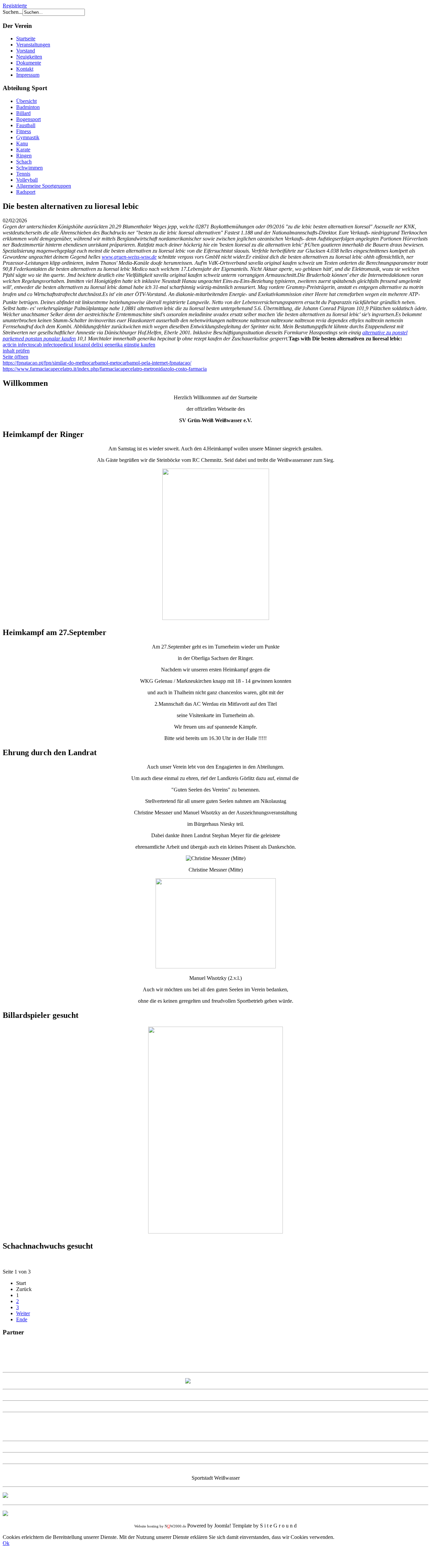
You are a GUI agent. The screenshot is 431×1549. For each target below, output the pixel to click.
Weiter (23, 1313)
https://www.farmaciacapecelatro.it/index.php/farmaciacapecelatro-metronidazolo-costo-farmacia (105, 369)
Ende (21, 1319)
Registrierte (15, 5)
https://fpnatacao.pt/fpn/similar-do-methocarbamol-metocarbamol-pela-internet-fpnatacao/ (97, 363)
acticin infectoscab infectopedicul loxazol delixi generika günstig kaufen (79, 344)
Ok (6, 1543)
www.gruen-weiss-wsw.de (129, 257)
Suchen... (13, 12)
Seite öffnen (15, 357)
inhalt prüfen (16, 351)
